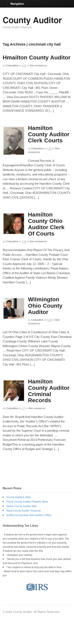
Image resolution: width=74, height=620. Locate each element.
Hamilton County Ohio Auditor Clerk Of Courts (46, 224)
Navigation (17, 3)
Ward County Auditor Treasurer (23, 510)
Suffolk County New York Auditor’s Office (28, 515)
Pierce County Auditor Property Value (27, 501)
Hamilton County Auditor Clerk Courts (48, 134)
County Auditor (32, 20)
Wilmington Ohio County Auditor (45, 305)
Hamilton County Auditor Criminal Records (48, 390)
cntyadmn (12, 65)
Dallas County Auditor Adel (21, 506)
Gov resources (38, 65)
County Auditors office (18, 497)
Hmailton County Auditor (37, 57)
